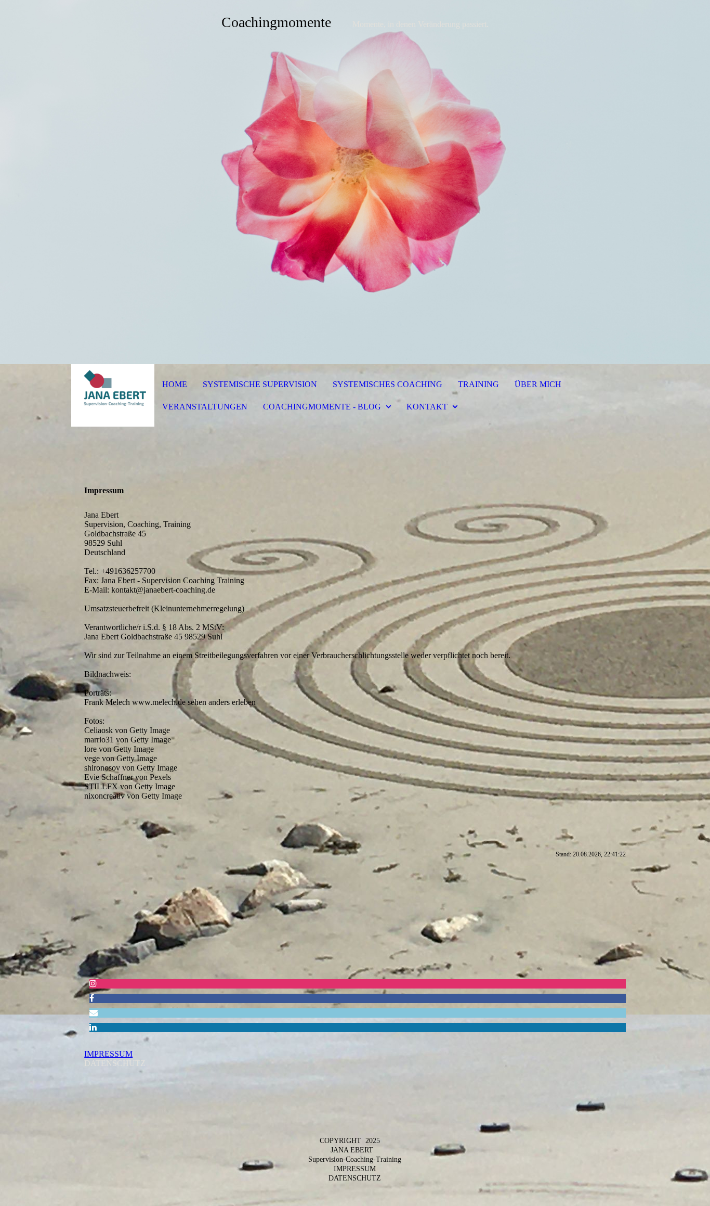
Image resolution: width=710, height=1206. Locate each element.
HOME (174, 384)
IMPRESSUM (108, 1053)
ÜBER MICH (538, 384)
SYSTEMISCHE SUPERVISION (260, 384)
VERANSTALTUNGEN (204, 406)
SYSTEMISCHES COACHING (387, 384)
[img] (355, 182)
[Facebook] (91, 998)
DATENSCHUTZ (354, 1178)
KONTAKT (427, 406)
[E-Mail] (93, 1012)
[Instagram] (93, 983)
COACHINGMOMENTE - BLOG (322, 406)
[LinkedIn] (93, 1027)
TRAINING (478, 384)
